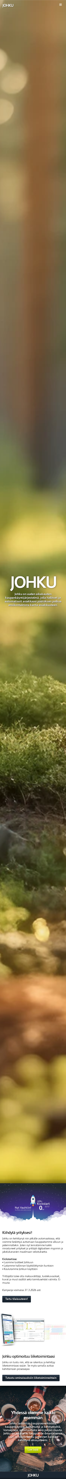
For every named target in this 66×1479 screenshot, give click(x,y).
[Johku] (8, 5)
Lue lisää (33, 1449)
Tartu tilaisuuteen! (16, 1299)
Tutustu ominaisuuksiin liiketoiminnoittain (30, 1377)
